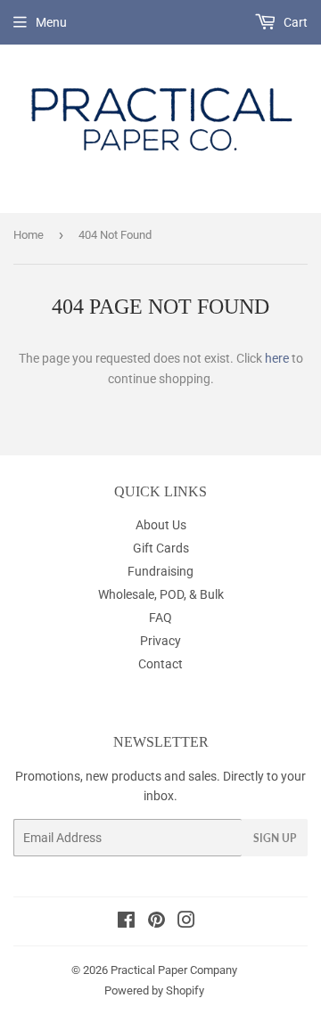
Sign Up (274, 838)
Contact (160, 664)
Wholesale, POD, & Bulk (161, 594)
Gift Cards (161, 548)
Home (28, 234)
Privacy (160, 641)
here (277, 358)
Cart (294, 22)
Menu (51, 22)
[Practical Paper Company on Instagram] (186, 922)
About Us (161, 525)
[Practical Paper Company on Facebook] (126, 922)
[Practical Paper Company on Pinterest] (156, 922)
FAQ (160, 617)
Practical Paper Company (174, 970)
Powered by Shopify (154, 990)
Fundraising (160, 571)
